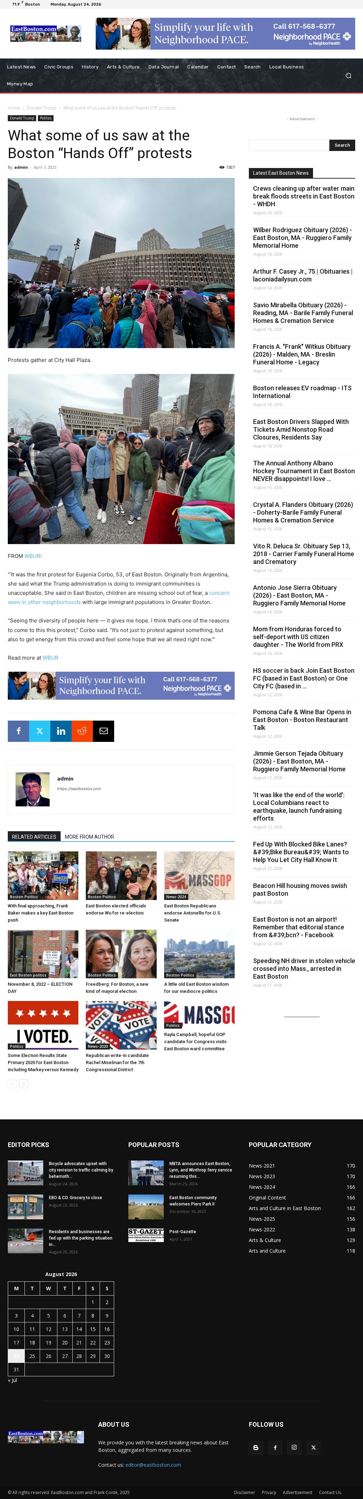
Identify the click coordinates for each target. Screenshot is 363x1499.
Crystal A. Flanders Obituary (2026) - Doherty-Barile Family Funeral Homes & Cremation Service (303, 512)
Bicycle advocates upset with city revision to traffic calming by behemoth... (81, 1170)
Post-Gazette (182, 1231)
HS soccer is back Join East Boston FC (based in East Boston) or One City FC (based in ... (303, 678)
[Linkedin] (61, 731)
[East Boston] (46, 34)
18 (32, 1342)
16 (107, 1329)
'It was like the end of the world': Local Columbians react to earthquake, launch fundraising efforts (299, 806)
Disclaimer (244, 1492)
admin (21, 167)
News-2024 (176, 896)
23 (107, 1342)
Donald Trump (41, 108)
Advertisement (297, 1492)
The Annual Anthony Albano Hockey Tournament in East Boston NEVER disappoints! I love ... (304, 470)
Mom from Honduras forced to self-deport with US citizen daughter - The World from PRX (298, 636)
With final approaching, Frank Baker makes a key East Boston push (40, 913)
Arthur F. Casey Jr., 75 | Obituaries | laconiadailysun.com (303, 275)
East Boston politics (28, 975)
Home (14, 108)
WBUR (32, 556)
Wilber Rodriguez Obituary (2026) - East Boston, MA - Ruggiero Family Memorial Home (302, 237)
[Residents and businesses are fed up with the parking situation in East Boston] (25, 1241)
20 (65, 1342)
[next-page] (23, 1083)
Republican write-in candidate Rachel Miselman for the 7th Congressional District (117, 1062)
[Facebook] (18, 731)
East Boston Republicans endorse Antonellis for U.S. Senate (193, 913)
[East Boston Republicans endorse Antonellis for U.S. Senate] (199, 875)
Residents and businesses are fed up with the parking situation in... (80, 1238)
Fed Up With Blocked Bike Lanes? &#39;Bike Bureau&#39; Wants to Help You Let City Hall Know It (301, 851)
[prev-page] (12, 1083)
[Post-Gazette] (146, 1235)
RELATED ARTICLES (34, 837)
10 (16, 1329)
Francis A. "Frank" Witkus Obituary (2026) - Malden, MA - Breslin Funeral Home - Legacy (302, 354)
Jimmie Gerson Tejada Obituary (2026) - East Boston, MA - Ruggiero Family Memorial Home (299, 761)
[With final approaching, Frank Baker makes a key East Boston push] (43, 875)
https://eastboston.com (79, 788)
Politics (45, 118)
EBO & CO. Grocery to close (75, 1197)
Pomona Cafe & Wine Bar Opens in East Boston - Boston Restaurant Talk (302, 719)
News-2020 (98, 1046)
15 (93, 1329)
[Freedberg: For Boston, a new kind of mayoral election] (121, 954)
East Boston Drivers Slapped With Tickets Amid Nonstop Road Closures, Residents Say (301, 429)
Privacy (269, 1492)
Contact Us (330, 1492)
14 (79, 1329)
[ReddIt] (82, 731)
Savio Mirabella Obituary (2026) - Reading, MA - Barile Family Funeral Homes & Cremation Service (303, 312)
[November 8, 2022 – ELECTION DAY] (43, 954)
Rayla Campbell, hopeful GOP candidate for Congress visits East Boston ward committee (195, 1041)
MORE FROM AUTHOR (89, 837)
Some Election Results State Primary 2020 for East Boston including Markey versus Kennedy (43, 1062)
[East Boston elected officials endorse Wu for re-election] (121, 875)
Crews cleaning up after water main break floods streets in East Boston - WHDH (303, 196)
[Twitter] (39, 731)
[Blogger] (256, 1448)
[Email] (103, 731)
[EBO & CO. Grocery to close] (25, 1207)
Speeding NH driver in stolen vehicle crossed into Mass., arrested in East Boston (304, 968)
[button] (348, 75)
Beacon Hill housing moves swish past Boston (300, 889)
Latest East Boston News (281, 173)
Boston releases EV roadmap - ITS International (302, 391)
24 (16, 1356)
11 (32, 1329)
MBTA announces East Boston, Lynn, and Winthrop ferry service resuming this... (200, 1170)
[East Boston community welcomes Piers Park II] (146, 1207)
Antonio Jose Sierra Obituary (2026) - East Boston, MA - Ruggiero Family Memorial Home (299, 595)
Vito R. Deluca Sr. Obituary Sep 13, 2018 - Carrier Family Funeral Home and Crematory (303, 553)
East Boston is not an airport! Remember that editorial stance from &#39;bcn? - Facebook (298, 927)
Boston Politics (24, 896)
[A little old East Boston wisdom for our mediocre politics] (199, 954)
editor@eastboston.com (153, 1464)
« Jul (12, 1380)
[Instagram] (294, 1448)
